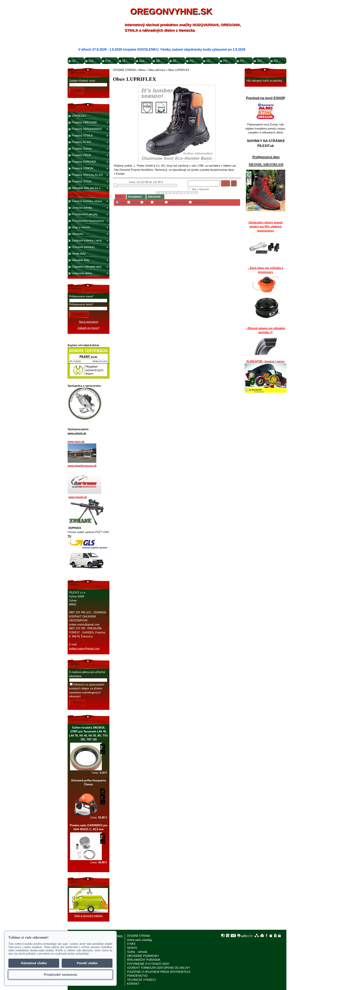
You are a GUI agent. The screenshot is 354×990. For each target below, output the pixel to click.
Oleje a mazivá (81, 227)
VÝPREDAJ (79, 115)
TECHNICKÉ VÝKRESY (263, 61)
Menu (142, 70)
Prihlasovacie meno (80, 296)
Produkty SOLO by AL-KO (87, 174)
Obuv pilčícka (80, 194)
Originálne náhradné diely (87, 266)
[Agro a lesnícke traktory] (88, 911)
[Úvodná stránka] (271, 935)
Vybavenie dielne (82, 273)
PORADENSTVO (246, 61)
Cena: (99, 772)
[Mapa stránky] (257, 935)
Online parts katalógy (94, 61)
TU (69, 536)
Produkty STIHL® (82, 135)
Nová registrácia (88, 321)
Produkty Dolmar (82, 148)
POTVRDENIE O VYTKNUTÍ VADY (195, 61)
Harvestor (77, 233)
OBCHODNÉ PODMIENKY (162, 61)
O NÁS (109, 61)
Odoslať (77, 702)
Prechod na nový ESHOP (265, 98)
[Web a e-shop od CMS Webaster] (245, 935)
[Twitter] (227, 935)
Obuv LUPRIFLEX (178, 70)
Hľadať (77, 90)
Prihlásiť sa (79, 314)
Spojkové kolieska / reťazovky (90, 240)
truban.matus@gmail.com (84, 648)
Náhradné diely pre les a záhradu (90, 188)
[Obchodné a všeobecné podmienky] (275, 935)
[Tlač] (262, 935)
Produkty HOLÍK (81, 155)
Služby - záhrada (145, 61)
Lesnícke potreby (82, 207)
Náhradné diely (80, 260)
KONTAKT (280, 61)
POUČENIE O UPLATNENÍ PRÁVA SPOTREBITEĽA (229, 61)
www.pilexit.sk (77, 433)
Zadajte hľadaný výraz (82, 80)
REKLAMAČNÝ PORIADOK (179, 61)
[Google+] (233, 935)
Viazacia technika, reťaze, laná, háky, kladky (90, 201)
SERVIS (127, 61)
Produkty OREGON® (84, 122)
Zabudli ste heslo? (88, 328)
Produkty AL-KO (81, 142)
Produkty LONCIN (82, 168)
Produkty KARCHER (84, 161)
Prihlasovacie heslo (80, 304)
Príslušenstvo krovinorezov (88, 220)
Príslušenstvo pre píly (85, 214)
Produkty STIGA (81, 181)
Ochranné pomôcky (83, 247)
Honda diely (79, 253)
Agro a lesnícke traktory (88, 915)
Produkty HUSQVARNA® (87, 129)
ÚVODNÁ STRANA (78, 61)
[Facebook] (223, 935)
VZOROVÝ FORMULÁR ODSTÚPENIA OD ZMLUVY (212, 61)
